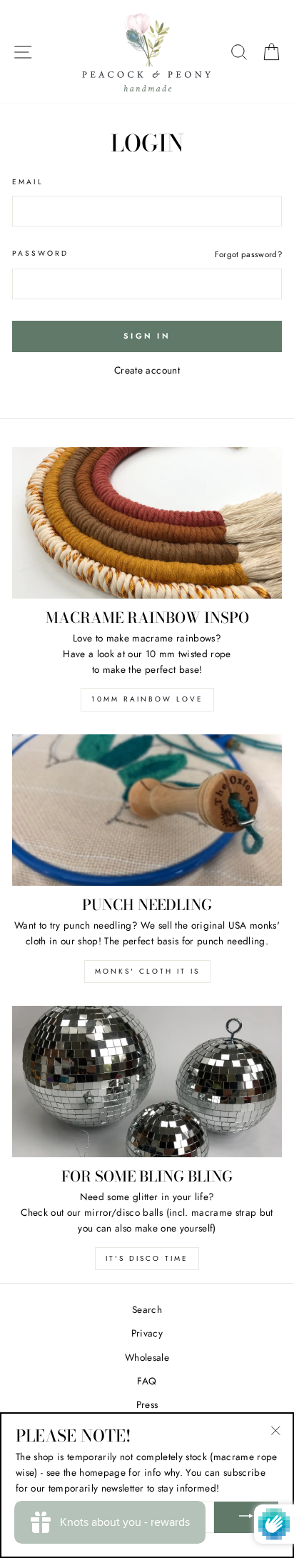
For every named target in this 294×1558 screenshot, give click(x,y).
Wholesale (147, 1357)
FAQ (146, 1381)
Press (147, 1404)
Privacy (147, 1333)
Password (40, 253)
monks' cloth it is (147, 971)
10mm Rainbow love (147, 699)
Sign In (147, 335)
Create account (147, 370)
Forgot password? (248, 254)
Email (28, 181)
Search (147, 1309)
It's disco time (147, 1258)
